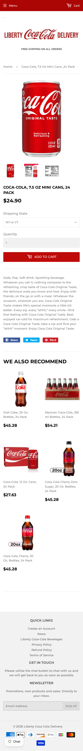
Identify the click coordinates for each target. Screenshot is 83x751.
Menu (13, 5)
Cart (76, 5)
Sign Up (71, 706)
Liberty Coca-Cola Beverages (41, 639)
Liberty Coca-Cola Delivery (43, 726)
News (41, 634)
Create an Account (41, 628)
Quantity (10, 234)
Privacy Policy (42, 644)
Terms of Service (41, 655)
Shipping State (15, 213)
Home (7, 66)
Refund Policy (41, 650)
